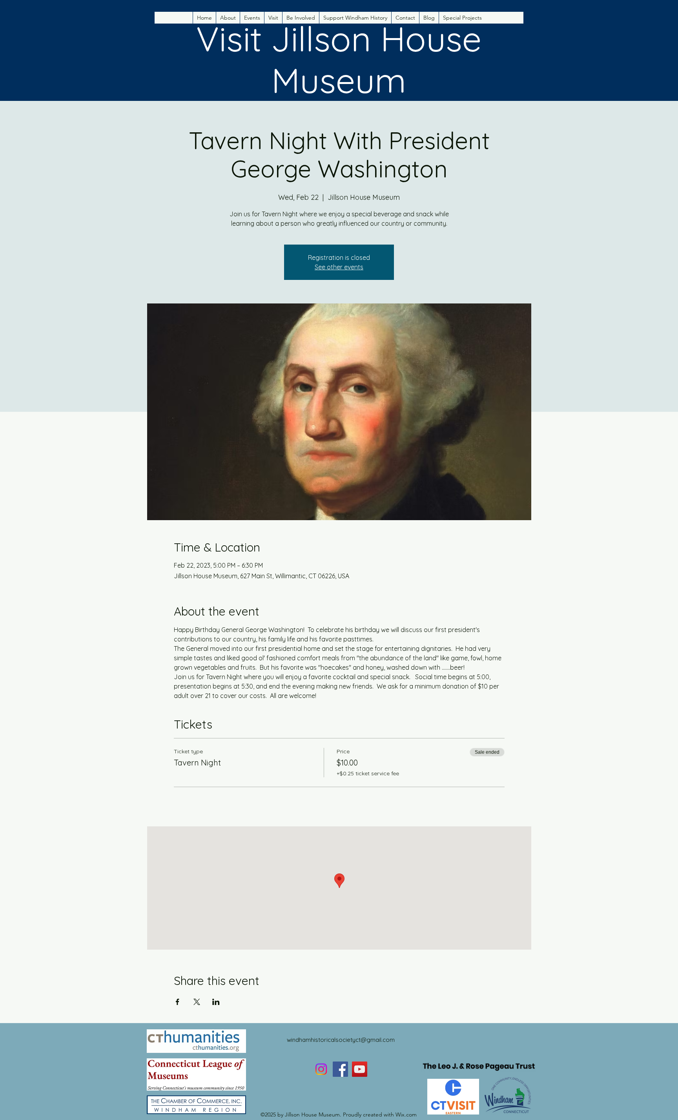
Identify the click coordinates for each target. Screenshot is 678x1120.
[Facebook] (340, 1069)
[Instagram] (321, 1069)
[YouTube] (359, 1069)
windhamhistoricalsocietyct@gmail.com (341, 1039)
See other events (339, 267)
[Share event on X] (196, 1002)
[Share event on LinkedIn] (216, 1002)
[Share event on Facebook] (177, 1002)
